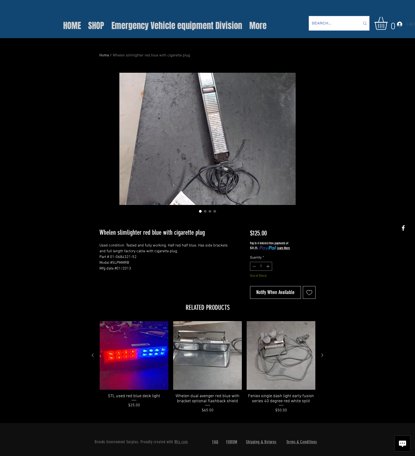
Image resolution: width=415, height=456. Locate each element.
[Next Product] (322, 355)
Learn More (283, 248)
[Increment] (268, 266)
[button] (388, 23)
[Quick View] (134, 355)
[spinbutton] (261, 266)
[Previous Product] (93, 355)
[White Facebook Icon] (403, 228)
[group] (207, 370)
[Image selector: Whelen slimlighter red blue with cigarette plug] (200, 211)
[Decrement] (254, 266)
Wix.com (181, 441)
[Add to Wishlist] (309, 292)
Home (104, 55)
